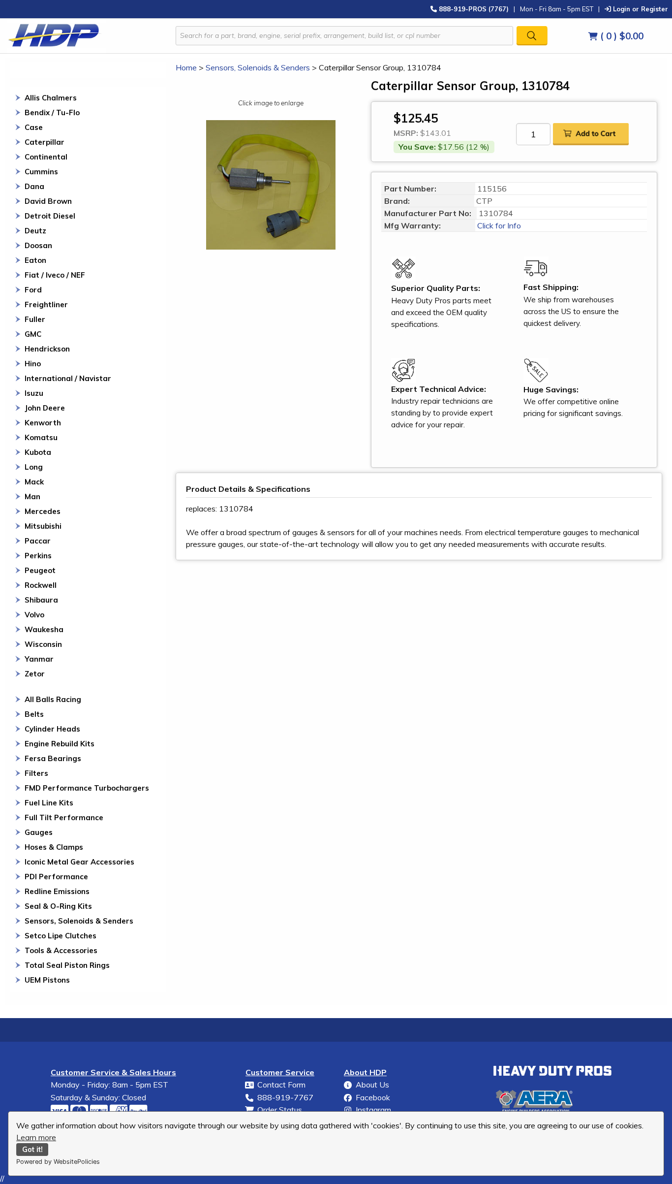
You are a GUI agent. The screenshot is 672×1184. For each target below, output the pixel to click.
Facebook (373, 1097)
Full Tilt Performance (64, 817)
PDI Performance (56, 876)
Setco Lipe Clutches (60, 935)
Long (34, 467)
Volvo (34, 614)
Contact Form (281, 1084)
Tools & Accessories (61, 950)
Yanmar (39, 659)
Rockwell (41, 585)
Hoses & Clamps (54, 847)
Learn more (36, 1137)
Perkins (38, 555)
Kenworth (43, 422)
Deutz (35, 230)
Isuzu (34, 393)
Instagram (373, 1110)
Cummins (41, 171)
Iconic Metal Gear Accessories (79, 861)
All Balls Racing (53, 699)
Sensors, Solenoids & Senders (79, 921)
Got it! (32, 1149)
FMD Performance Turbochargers (87, 788)
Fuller (35, 319)
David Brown (48, 201)
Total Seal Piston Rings (67, 965)
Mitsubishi (43, 526)
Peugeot (40, 570)
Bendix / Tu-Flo (52, 112)
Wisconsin (43, 644)
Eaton (35, 260)
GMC (33, 334)
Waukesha (44, 629)
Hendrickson (47, 348)
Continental (46, 156)
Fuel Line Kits (49, 802)
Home (186, 67)
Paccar (38, 540)
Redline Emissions (57, 891)
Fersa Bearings (53, 758)
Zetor (35, 673)
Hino (33, 363)
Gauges (39, 832)
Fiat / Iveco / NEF (55, 275)
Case (34, 127)
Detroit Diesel (50, 216)
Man (32, 496)
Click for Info (498, 225)
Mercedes (43, 511)
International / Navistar (68, 378)
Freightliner (46, 304)
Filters (36, 773)
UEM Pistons (47, 980)
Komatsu (41, 437)
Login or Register (639, 8)
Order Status (279, 1110)
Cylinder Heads (52, 729)
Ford (33, 289)
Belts (34, 714)
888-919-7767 (285, 1097)
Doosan (38, 245)
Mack (34, 481)
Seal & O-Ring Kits (58, 906)
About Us (372, 1084)
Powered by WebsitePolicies (58, 1161)
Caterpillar (44, 142)
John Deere (45, 408)
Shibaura (41, 600)
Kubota (38, 452)
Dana (34, 186)
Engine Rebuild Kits (59, 743)
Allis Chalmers (51, 97)
